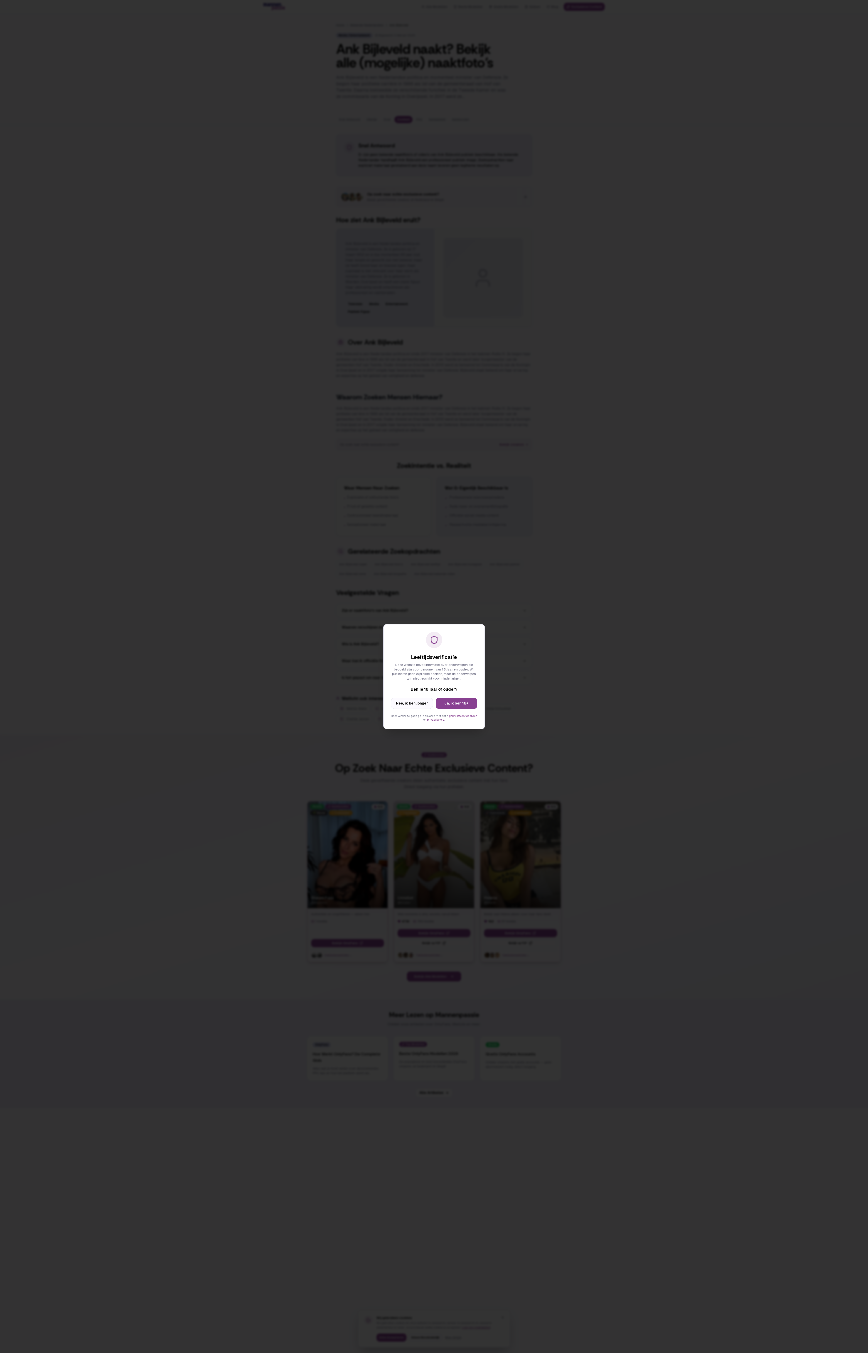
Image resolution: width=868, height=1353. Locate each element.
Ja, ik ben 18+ (456, 703)
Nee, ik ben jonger (412, 703)
